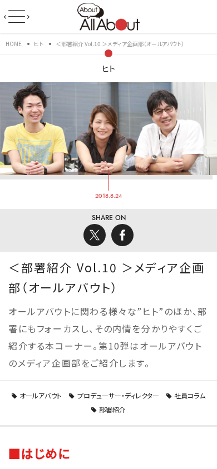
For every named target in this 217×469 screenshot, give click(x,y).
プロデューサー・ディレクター (118, 395)
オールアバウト (40, 395)
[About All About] (108, 15)
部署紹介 (112, 409)
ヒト (108, 68)
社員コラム (189, 395)
